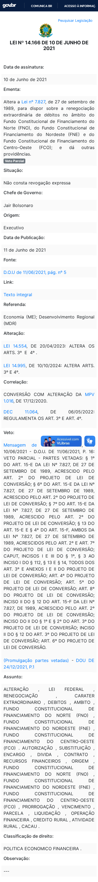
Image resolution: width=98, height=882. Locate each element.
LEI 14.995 (15, 365)
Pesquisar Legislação (75, 20)
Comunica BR (41, 6)
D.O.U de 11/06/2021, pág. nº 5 (35, 272)
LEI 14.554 (15, 346)
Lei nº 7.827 (33, 101)
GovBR (9, 5)
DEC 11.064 (20, 411)
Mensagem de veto (27, 445)
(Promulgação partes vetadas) (36, 660)
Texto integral (18, 294)
